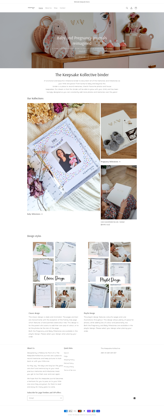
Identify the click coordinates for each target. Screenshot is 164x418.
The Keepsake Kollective (78, 414)
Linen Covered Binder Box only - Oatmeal (113, 222)
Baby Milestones (33, 214)
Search (66, 353)
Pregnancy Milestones (109, 161)
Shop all (82, 57)
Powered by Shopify (91, 414)
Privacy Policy (69, 367)
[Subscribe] (61, 398)
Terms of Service (70, 370)
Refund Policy (68, 363)
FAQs (66, 356)
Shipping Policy (69, 360)
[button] (127, 8)
